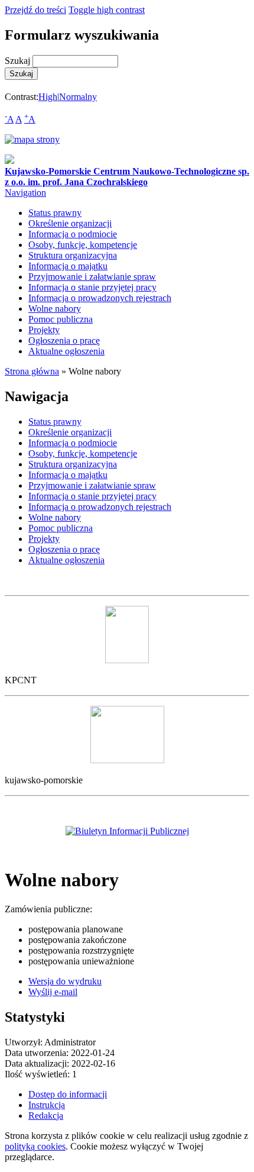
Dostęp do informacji (67, 1094)
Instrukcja (46, 1105)
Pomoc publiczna (60, 319)
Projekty (44, 330)
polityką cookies (35, 1146)
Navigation (25, 193)
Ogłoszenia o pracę (64, 340)
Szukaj (18, 61)
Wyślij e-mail (52, 992)
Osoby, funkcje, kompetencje (82, 245)
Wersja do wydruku (65, 981)
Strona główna (32, 371)
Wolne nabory (54, 309)
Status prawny (55, 213)
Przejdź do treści (35, 10)
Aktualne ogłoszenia (66, 351)
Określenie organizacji (70, 223)
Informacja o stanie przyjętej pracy (92, 287)
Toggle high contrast (107, 10)
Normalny (78, 97)
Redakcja (45, 1115)
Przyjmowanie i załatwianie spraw (92, 277)
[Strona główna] (9, 161)
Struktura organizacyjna (72, 255)
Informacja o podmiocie (72, 234)
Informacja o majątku (68, 266)
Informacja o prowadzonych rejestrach (99, 298)
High (47, 97)
